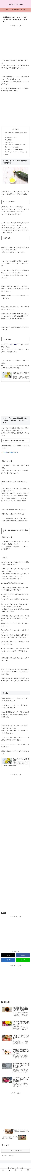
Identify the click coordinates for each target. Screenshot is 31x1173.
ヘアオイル (9, 142)
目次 (13, 129)
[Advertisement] (15, 42)
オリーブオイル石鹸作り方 (9, 452)
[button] (27, 588)
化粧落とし (9, 140)
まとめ (7, 154)
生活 (4, 912)
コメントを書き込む (15, 1150)
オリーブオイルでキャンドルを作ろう (16, 152)
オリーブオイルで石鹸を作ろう (14, 149)
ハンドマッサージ (11, 137)
